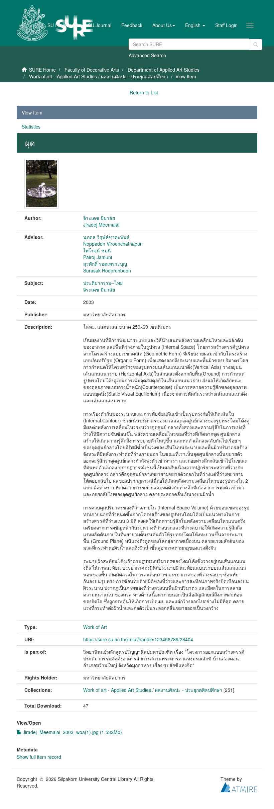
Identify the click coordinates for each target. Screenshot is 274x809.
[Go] (255, 44)
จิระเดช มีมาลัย (99, 218)
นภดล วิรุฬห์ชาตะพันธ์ (106, 237)
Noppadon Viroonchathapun (113, 243)
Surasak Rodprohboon (107, 270)
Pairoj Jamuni (97, 257)
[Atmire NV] (239, 786)
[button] (163, 25)
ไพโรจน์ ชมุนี (97, 250)
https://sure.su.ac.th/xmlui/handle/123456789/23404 (138, 639)
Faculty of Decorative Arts (91, 69)
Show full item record (39, 756)
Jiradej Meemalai (101, 224)
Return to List (144, 92)
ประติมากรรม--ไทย (103, 282)
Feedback (131, 25)
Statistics (31, 126)
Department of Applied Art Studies (163, 69)
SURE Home (42, 69)
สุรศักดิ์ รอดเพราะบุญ (105, 263)
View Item (32, 112)
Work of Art (95, 627)
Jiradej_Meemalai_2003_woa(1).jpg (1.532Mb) (71, 732)
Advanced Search (147, 55)
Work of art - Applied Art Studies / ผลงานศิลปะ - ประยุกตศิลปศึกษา (98, 76)
